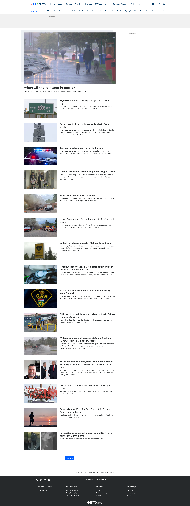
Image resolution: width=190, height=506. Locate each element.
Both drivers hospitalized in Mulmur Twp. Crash (85, 243)
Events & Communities (62, 11)
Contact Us (91, 472)
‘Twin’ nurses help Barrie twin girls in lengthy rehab (87, 171)
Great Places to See (107, 11)
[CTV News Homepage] (38, 4)
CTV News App (81, 472)
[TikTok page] (41, 479)
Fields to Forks (151, 11)
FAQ (98, 472)
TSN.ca (98, 495)
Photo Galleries (92, 11)
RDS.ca (128, 495)
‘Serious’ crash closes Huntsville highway (82, 148)
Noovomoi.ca (130, 493)
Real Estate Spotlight (124, 11)
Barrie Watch (47, 11)
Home (52, 4)
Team (112, 472)
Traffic (74, 11)
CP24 (98, 490)
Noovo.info (129, 490)
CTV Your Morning (102, 4)
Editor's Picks (138, 11)
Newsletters (105, 472)
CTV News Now (135, 4)
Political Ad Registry (72, 495)
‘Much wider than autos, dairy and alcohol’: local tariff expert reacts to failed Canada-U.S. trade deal (86, 364)
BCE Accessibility (41, 490)
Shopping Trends (119, 4)
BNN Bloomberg (101, 493)
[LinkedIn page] (49, 479)
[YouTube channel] (45, 479)
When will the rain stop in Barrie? (49, 88)
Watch (77, 4)
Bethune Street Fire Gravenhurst (77, 195)
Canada (69, 4)
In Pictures (88, 4)
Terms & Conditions (72, 493)
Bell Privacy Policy (72, 490)
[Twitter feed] (37, 479)
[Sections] (26, 4)
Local (60, 4)
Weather (82, 11)
